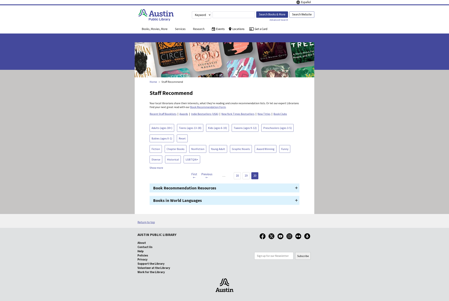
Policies (143, 255)
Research (199, 29)
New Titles (263, 114)
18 (237, 176)
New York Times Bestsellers (237, 114)
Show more (156, 167)
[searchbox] (234, 14)
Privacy (143, 259)
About (142, 243)
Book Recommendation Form (208, 107)
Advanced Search (279, 19)
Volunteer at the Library (154, 268)
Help (141, 251)
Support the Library (151, 264)
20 (254, 176)
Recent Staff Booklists (163, 114)
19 (246, 176)
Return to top (146, 222)
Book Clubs (280, 114)
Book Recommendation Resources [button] (184, 188)
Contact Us (145, 247)
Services (180, 29)
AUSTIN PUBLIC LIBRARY (157, 234)
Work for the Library (151, 272)
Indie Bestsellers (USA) (204, 114)
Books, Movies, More (154, 29)
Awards (183, 114)
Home (153, 81)
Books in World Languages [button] (177, 200)
